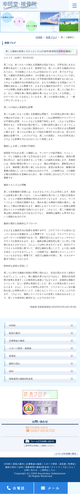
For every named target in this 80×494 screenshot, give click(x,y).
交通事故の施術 (17, 340)
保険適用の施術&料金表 (21, 379)
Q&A (11, 371)
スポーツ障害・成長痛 (20, 348)
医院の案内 (14, 333)
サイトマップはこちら (62, 467)
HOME (39, 37)
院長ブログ (51, 37)
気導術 (12, 356)
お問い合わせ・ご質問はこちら (39, 470)
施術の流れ (14, 363)
